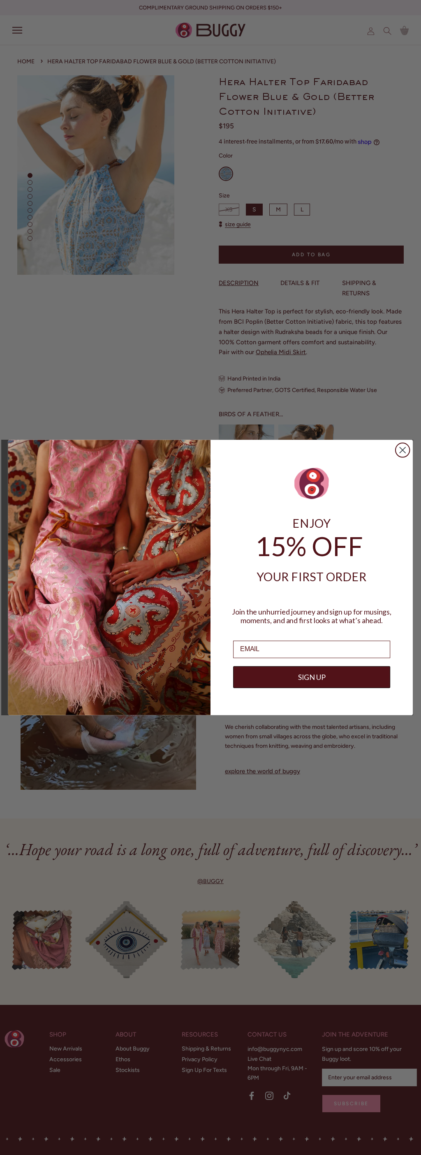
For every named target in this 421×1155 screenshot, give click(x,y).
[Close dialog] (402, 450)
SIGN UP (312, 677)
